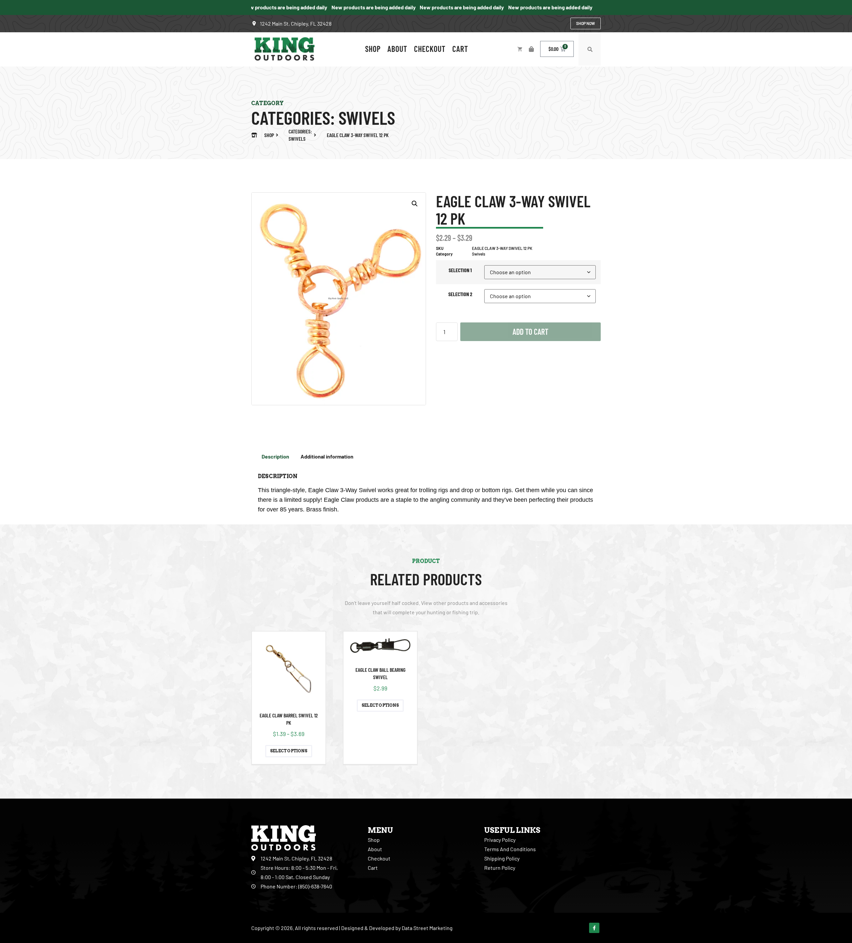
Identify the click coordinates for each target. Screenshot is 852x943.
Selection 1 (460, 270)
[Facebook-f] (594, 928)
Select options (288, 750)
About (397, 49)
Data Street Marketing (427, 928)
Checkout (430, 49)
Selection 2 (460, 294)
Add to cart (530, 331)
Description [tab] (275, 456)
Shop (373, 49)
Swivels (366, 117)
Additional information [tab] (327, 456)
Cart (460, 49)
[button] (589, 49)
